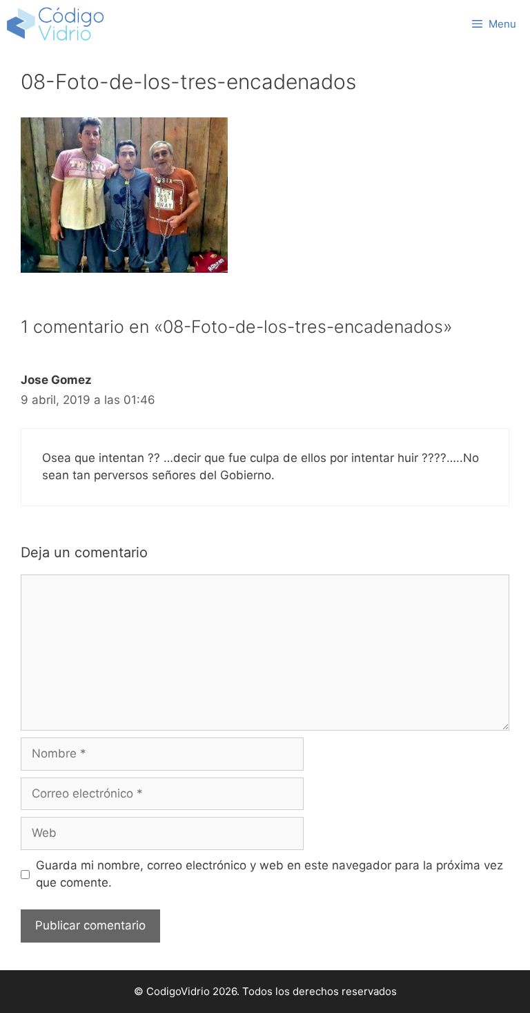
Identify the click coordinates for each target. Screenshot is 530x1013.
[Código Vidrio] (55, 24)
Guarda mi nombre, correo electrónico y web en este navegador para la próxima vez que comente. (269, 874)
